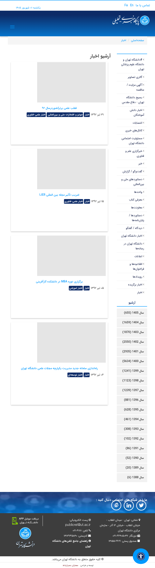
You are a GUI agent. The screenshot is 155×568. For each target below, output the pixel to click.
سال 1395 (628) (134, 409)
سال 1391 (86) (135, 448)
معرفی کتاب (135, 199)
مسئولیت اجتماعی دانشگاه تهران (132, 140)
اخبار (123, 40)
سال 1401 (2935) (133, 351)
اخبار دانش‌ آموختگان (137, 112)
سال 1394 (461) (134, 419)
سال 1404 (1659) (133, 322)
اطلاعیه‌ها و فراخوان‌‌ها (137, 266)
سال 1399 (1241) (133, 371)
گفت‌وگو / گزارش (132, 171)
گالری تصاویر (135, 77)
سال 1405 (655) (134, 313)
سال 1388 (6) (135, 477)
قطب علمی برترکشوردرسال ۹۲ (59, 108)
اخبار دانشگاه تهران (131, 236)
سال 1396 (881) (134, 400)
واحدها (138, 192)
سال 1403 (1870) (133, 332)
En (131, 5)
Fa (126, 5)
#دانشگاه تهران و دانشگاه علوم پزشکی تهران (132, 64)
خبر (140, 163)
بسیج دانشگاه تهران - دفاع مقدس (133, 99)
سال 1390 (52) (135, 458)
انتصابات (137, 123)
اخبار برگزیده (135, 284)
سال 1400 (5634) (133, 361)
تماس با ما (143, 5)
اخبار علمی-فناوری (36, 115)
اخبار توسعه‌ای (75, 375)
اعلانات (138, 256)
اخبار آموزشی (75, 288)
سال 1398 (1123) (133, 380)
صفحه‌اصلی (137, 40)
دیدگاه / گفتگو (134, 228)
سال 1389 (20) (135, 468)
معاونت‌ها (136, 207)
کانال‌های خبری (133, 130)
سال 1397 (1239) (133, 390)
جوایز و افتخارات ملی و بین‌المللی (65, 115)
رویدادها (137, 277)
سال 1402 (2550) (133, 342)
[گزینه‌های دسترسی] (141, 556)
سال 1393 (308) (134, 429)
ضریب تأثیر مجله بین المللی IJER (59, 195)
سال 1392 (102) (134, 438)
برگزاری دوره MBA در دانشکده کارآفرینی (59, 281)
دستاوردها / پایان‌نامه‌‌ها (136, 217)
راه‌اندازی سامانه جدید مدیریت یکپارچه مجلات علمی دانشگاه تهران (59, 368)
